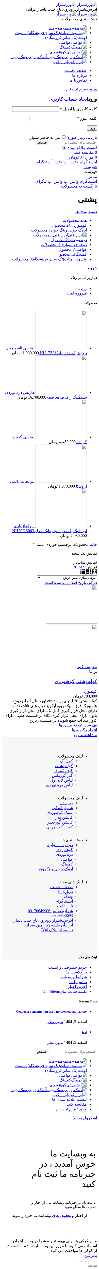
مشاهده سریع (85, 735)
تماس (92, 176)
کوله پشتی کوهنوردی (76, 681)
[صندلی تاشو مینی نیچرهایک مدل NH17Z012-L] (61, 348)
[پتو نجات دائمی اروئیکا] (61, 481)
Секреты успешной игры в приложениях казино (51, 1011)
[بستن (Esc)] (95, 1261)
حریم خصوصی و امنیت (67, 967)
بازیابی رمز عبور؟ (82, 137)
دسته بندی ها (86, 211)
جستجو (42, 142)
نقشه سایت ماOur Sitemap (64, 991)
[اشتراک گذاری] (90, 1261)
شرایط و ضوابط (73, 977)
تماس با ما (78, 982)
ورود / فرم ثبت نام (71, 1109)
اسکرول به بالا (85, 1118)
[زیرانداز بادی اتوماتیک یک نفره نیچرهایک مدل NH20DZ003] (61, 526)
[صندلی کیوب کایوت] (61, 437)
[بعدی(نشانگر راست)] (90, 1266)
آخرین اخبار (77, 986)
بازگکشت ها (76, 972)
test (84, 1032)
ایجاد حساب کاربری (68, 99)
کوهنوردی (88, 691)
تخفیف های (61, 1215)
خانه (93, 544)
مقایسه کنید (87, 666)
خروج (92, 268)
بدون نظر (55, 1021)
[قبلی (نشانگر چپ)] (95, 1266)
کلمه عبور (87, 118)
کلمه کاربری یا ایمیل (78, 109)
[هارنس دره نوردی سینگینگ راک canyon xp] (61, 392)
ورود (92, 128)
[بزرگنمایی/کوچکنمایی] (80, 1261)
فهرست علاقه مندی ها (78, 725)
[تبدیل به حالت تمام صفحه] (85, 1261)
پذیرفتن (90, 1255)
